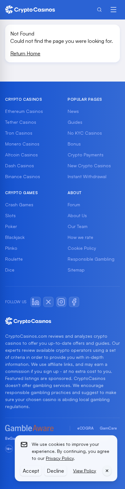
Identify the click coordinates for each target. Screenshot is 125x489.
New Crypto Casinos (89, 165)
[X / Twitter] (48, 302)
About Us (77, 215)
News (73, 111)
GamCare (108, 428)
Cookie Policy (82, 248)
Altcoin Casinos (21, 154)
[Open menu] (113, 9)
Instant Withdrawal (87, 176)
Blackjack (15, 237)
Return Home (25, 53)
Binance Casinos (22, 176)
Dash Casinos (19, 165)
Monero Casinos (22, 143)
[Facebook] (74, 302)
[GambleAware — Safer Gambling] (34, 428)
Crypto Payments (86, 154)
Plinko (11, 248)
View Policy (84, 470)
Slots (10, 215)
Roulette (14, 259)
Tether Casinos (20, 122)
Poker (11, 226)
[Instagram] (61, 302)
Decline (55, 471)
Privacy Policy (60, 458)
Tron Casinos (18, 133)
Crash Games (19, 204)
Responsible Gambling (91, 259)
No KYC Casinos (85, 133)
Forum (74, 204)
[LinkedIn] (35, 302)
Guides (75, 122)
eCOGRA (85, 428)
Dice (9, 269)
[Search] (99, 9)
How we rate (80, 237)
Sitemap (76, 269)
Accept (31, 471)
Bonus (74, 143)
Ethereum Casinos (24, 111)
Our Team (78, 226)
